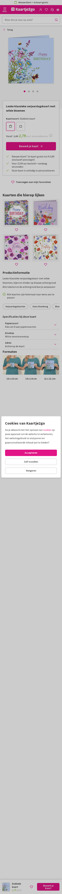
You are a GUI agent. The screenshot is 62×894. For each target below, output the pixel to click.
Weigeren (31, 470)
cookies (47, 429)
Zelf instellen (31, 461)
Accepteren (31, 452)
